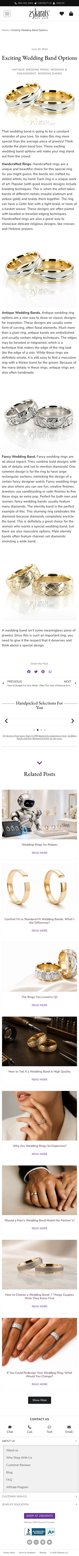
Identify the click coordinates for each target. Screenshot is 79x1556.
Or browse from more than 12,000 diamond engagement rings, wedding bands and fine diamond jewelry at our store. (39, 737)
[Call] (29, 1427)
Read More (39, 853)
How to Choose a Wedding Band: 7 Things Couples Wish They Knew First (39, 1296)
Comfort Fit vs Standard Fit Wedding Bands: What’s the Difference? (39, 921)
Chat (10, 1432)
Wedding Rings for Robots (39, 845)
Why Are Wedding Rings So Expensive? (39, 1146)
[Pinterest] (42, 1542)
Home (5, 30)
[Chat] (10, 1427)
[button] (7, 13)
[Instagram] (36, 1542)
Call (29, 1432)
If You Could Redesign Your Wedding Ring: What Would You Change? (39, 1374)
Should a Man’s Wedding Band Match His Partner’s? (40, 1220)
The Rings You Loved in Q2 (39, 997)
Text (49, 1432)
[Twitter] (49, 1542)
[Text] (49, 1427)
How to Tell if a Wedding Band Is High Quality (39, 1072)
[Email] (69, 1427)
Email (69, 1432)
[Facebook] (29, 1542)
